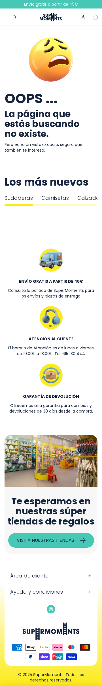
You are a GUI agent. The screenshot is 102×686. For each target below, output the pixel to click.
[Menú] (6, 17)
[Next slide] (91, 211)
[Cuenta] (82, 17)
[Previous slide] (10, 211)
